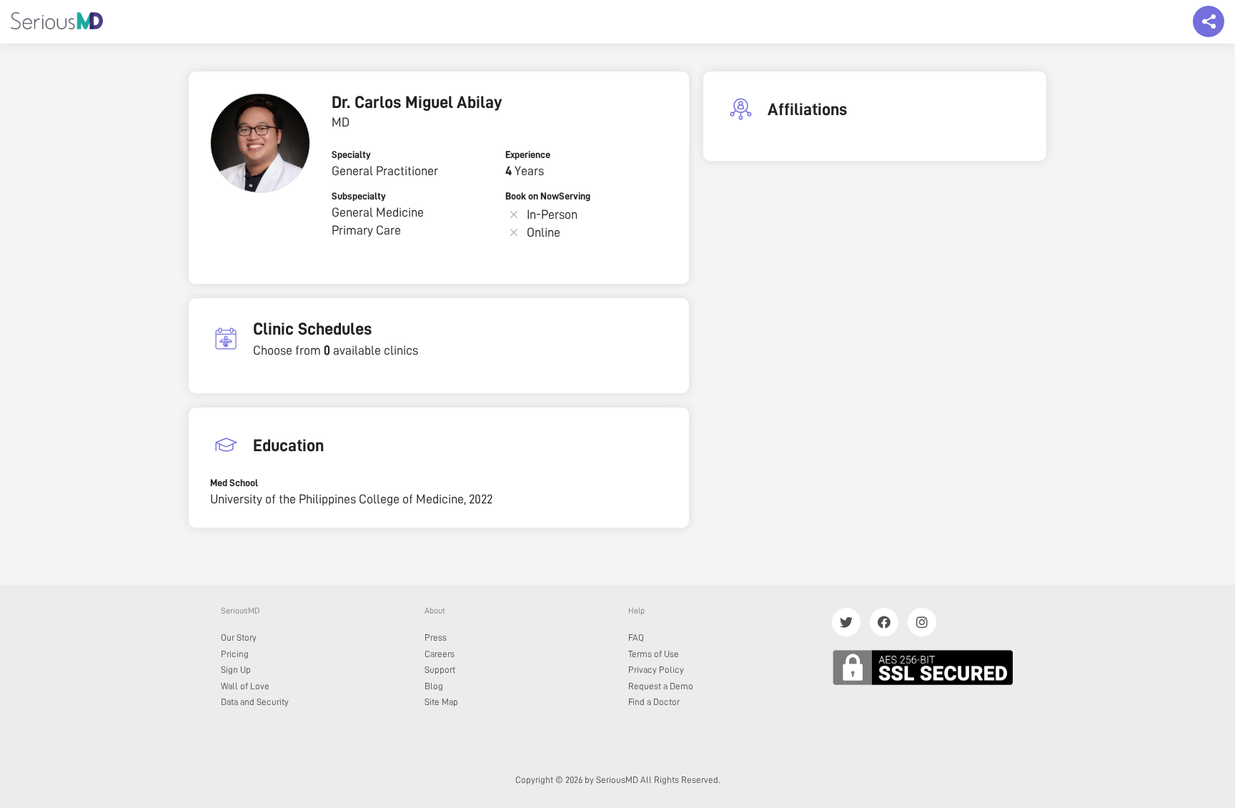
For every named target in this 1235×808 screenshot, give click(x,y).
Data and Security (255, 701)
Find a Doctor (654, 701)
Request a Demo (660, 686)
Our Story (239, 637)
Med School (234, 483)
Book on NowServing (547, 196)
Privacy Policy (656, 669)
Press (436, 637)
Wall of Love (245, 686)
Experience (527, 154)
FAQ (636, 637)
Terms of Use (653, 654)
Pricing (235, 654)
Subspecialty (359, 196)
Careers (440, 654)
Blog (434, 686)
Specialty (351, 154)
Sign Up (236, 669)
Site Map (441, 701)
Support (440, 669)
